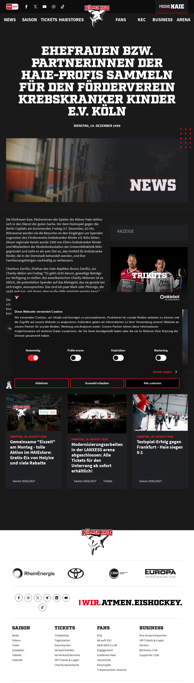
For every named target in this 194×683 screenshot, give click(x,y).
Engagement (105, 650)
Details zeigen (162, 371)
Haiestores (71, 20)
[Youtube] (66, 598)
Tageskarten (62, 640)
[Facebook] (19, 598)
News (15, 635)
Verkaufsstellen (64, 650)
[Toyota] (76, 573)
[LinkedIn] (56, 598)
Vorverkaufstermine (67, 655)
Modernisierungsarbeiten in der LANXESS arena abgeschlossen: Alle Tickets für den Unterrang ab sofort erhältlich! (97, 458)
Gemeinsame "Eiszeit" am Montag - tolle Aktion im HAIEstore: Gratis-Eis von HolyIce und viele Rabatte (32, 452)
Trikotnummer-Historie (112, 670)
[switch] (75, 358)
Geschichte (104, 660)
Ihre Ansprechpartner (153, 635)
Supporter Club (149, 655)
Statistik (17, 660)
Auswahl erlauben (97, 383)
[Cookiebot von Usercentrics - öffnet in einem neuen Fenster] (162, 298)
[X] (37, 598)
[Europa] (160, 573)
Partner (144, 645)
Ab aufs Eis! (104, 640)
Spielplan (18, 650)
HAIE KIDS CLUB (107, 645)
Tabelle (16, 655)
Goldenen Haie (106, 655)
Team (15, 645)
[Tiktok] (42, 607)
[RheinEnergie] (33, 573)
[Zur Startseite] (97, 15)
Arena (183, 20)
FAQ (99, 635)
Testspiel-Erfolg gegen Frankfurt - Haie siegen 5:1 (160, 447)
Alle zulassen (152, 383)
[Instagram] (28, 598)
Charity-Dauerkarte (67, 665)
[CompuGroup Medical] (118, 573)
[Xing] (47, 598)
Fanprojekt (104, 665)
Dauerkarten (63, 645)
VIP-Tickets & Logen (67, 660)
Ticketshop (62, 635)
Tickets (49, 20)
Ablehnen (41, 383)
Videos (16, 640)
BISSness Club (148, 650)
